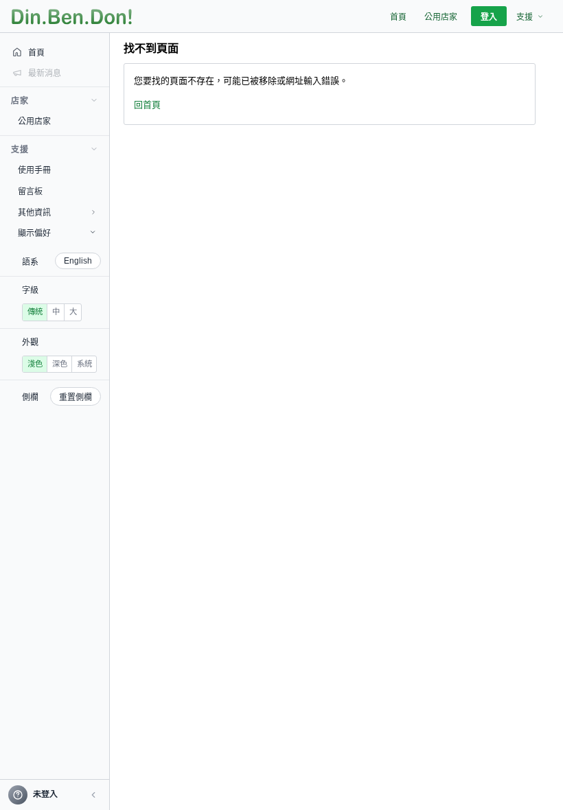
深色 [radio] (59, 364)
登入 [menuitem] (489, 17)
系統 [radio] (84, 364)
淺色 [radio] (35, 364)
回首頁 (147, 105)
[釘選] (99, 121)
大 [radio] (73, 312)
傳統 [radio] (35, 312)
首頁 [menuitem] (398, 17)
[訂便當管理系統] (72, 16)
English (78, 261)
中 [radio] (56, 312)
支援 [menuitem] (524, 17)
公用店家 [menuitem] (440, 17)
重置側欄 (75, 397)
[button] (93, 794)
